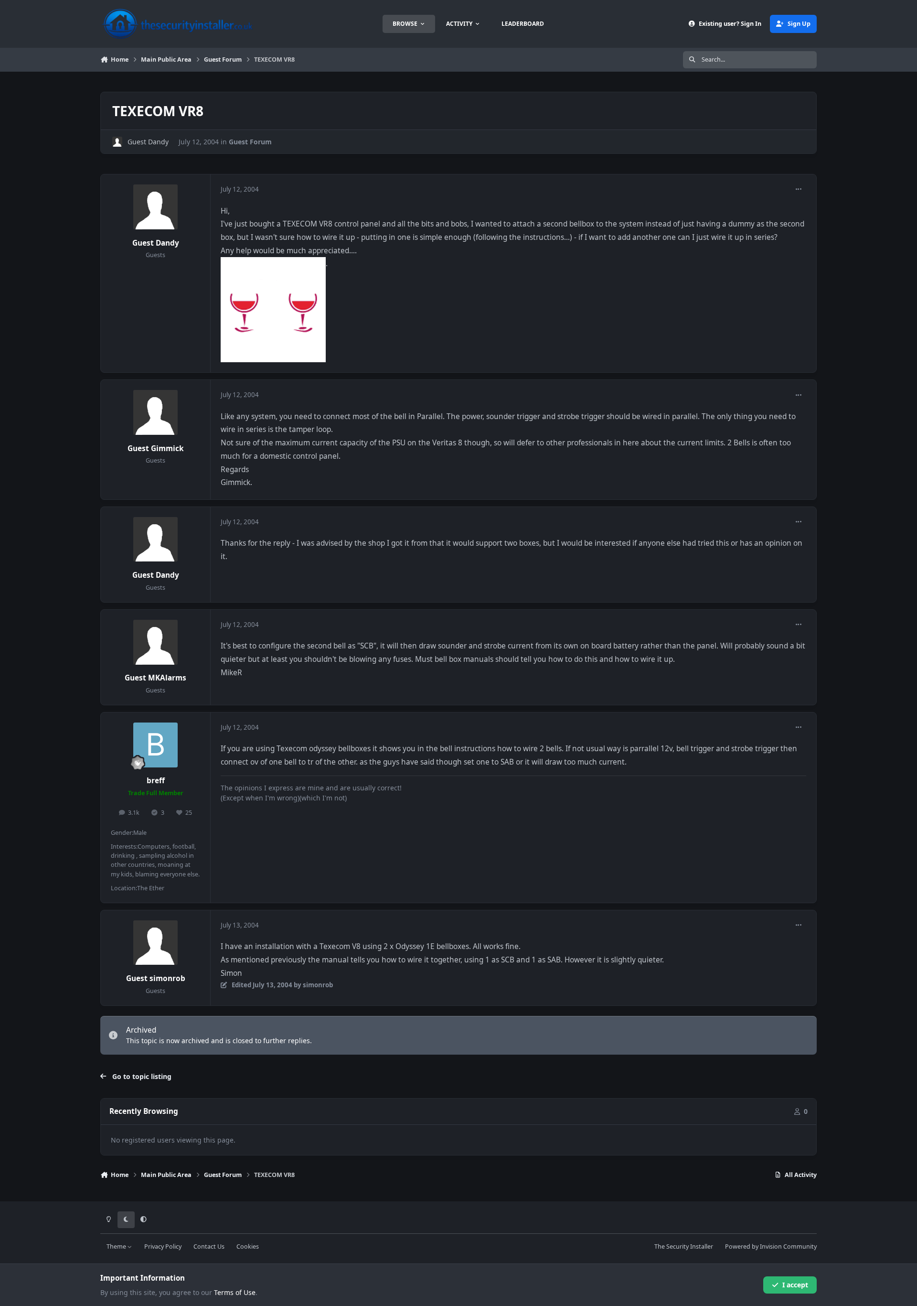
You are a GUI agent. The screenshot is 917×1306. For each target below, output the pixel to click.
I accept (795, 1284)
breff (156, 781)
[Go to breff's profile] (155, 745)
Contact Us (208, 1246)
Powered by (771, 1246)
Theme (117, 1246)
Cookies (247, 1246)
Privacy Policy (162, 1246)
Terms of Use (235, 1292)
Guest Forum (250, 141)
